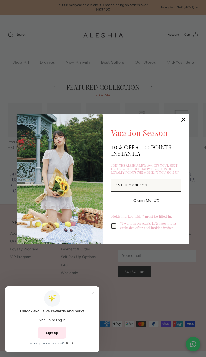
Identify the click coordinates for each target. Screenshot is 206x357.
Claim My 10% (146, 200)
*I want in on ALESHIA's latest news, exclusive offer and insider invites (148, 226)
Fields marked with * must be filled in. (141, 217)
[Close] (183, 120)
